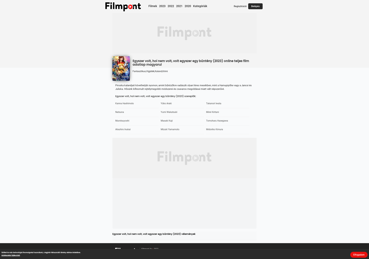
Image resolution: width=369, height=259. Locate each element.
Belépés (255, 6)
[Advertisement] (184, 33)
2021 (179, 6)
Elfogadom (359, 254)
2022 (171, 6)
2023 (162, 6)
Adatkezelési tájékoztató (10, 255)
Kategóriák (200, 6)
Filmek (152, 6)
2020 (188, 6)
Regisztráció (240, 6)
